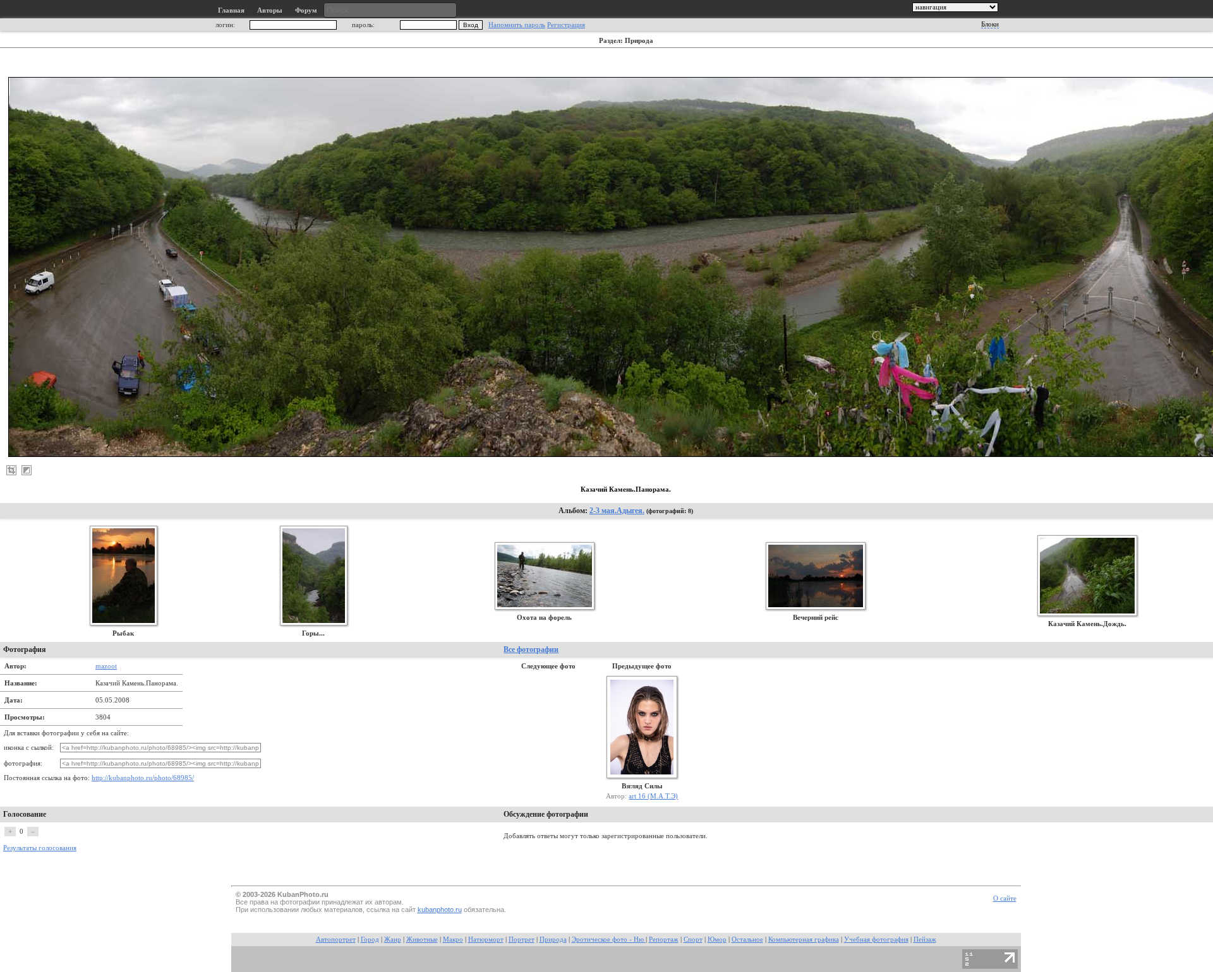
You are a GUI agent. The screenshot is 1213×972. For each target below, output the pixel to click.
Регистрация (566, 24)
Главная (231, 10)
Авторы (269, 10)
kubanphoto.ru (440, 909)
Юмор (717, 939)
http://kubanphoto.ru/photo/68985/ (143, 777)
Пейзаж (925, 939)
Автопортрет (336, 939)
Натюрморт (486, 939)
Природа (553, 939)
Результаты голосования (39, 848)
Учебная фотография (876, 939)
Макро (453, 939)
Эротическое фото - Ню (609, 939)
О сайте (1005, 898)
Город (370, 939)
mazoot (106, 666)
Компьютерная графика (803, 939)
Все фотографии (531, 649)
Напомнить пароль (516, 24)
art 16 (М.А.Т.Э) (653, 796)
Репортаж (664, 939)
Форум (306, 10)
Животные (422, 939)
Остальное (747, 939)
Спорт (693, 939)
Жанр (392, 939)
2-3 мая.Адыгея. (616, 510)
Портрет (521, 939)
